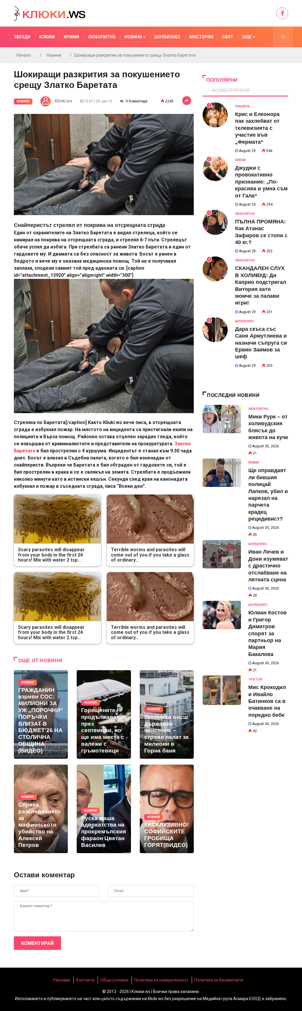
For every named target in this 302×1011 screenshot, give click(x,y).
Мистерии (201, 37)
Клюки (47, 37)
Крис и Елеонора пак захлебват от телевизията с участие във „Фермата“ (257, 128)
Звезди (22, 37)
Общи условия (114, 980)
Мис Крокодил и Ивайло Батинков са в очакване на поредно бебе (267, 701)
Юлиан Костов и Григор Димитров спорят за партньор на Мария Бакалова (267, 633)
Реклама (61, 980)
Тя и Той (255, 679)
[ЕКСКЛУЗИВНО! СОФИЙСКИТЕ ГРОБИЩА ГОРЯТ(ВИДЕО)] (167, 809)
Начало (24, 55)
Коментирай (37, 943)
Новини (133, 37)
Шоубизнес (167, 37)
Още (247, 37)
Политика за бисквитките (218, 980)
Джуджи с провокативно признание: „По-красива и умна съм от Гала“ (261, 182)
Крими (71, 37)
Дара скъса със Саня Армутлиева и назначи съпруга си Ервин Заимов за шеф (261, 343)
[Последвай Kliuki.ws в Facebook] (282, 13)
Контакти (85, 980)
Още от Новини (40, 660)
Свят (227, 37)
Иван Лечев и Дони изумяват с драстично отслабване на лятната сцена (268, 566)
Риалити (242, 106)
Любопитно (102, 37)
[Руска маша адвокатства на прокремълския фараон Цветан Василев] (104, 809)
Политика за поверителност (161, 980)
